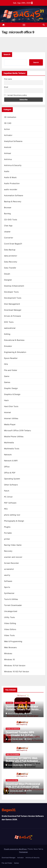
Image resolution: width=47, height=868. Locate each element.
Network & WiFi (11, 460)
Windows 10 (9, 659)
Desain (7, 274)
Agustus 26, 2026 (15, 713)
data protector (10, 256)
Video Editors (10, 629)
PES (6, 509)
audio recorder (10, 189)
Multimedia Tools (11, 448)
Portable (8, 533)
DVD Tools (8, 322)
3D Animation (10, 117)
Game (6, 376)
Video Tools (9, 635)
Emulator (8, 346)
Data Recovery (10, 262)
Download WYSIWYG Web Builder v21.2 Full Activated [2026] (22, 761)
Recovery (8, 551)
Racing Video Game (12, 545)
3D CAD (7, 123)
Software (8, 581)
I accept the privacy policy (16, 95)
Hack (6, 400)
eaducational (9, 328)
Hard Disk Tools (11, 406)
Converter (8, 237)
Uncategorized (10, 611)
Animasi (7, 153)
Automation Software (13, 195)
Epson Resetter (11, 358)
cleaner (7, 231)
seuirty (7, 575)
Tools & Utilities (11, 599)
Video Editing (10, 623)
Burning (7, 213)
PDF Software (10, 503)
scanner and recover (13, 557)
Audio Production (12, 183)
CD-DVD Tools (10, 219)
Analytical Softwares (13, 141)
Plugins (7, 527)
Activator (8, 135)
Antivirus (8, 159)
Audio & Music (10, 177)
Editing (7, 334)
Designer (8, 280)
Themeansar (23, 852)
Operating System (12, 479)
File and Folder (10, 370)
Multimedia (9, 442)
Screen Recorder (11, 563)
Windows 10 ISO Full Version (16, 671)
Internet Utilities (11, 418)
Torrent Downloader (13, 605)
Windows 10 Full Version (14, 665)
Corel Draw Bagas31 (13, 244)
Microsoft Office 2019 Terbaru (17, 430)
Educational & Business (14, 340)
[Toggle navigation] (23, 24)
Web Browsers (10, 647)
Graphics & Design (12, 394)
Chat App (8, 225)
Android (7, 147)
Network (8, 454)
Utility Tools (9, 617)
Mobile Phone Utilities (13, 436)
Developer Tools (11, 292)
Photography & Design (14, 521)
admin (29, 713)
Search (7, 54)
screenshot (9, 569)
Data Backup (9, 250)
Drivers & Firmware (12, 316)
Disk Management (12, 304)
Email (6, 87)
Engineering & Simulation (15, 352)
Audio (6, 171)
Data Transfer (10, 268)
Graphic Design (11, 388)
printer (7, 539)
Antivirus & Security (12, 165)
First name (8, 79)
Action (7, 129)
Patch (6, 491)
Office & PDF (9, 473)
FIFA (6, 364)
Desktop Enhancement (14, 286)
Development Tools (12, 298)
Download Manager (12, 310)
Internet (7, 412)
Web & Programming (13, 641)
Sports (7, 587)
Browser (7, 207)
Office (6, 466)
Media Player (10, 424)
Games (7, 382)
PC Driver (8, 497)
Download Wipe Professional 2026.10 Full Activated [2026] (23, 785)
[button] (44, 25)
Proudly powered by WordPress (15, 849)
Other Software (11, 485)
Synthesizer (9, 593)
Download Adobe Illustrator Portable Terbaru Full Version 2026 (23, 709)
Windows (8, 653)
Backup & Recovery (12, 201)
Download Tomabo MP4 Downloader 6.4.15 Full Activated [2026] (20, 735)
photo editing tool (12, 515)
